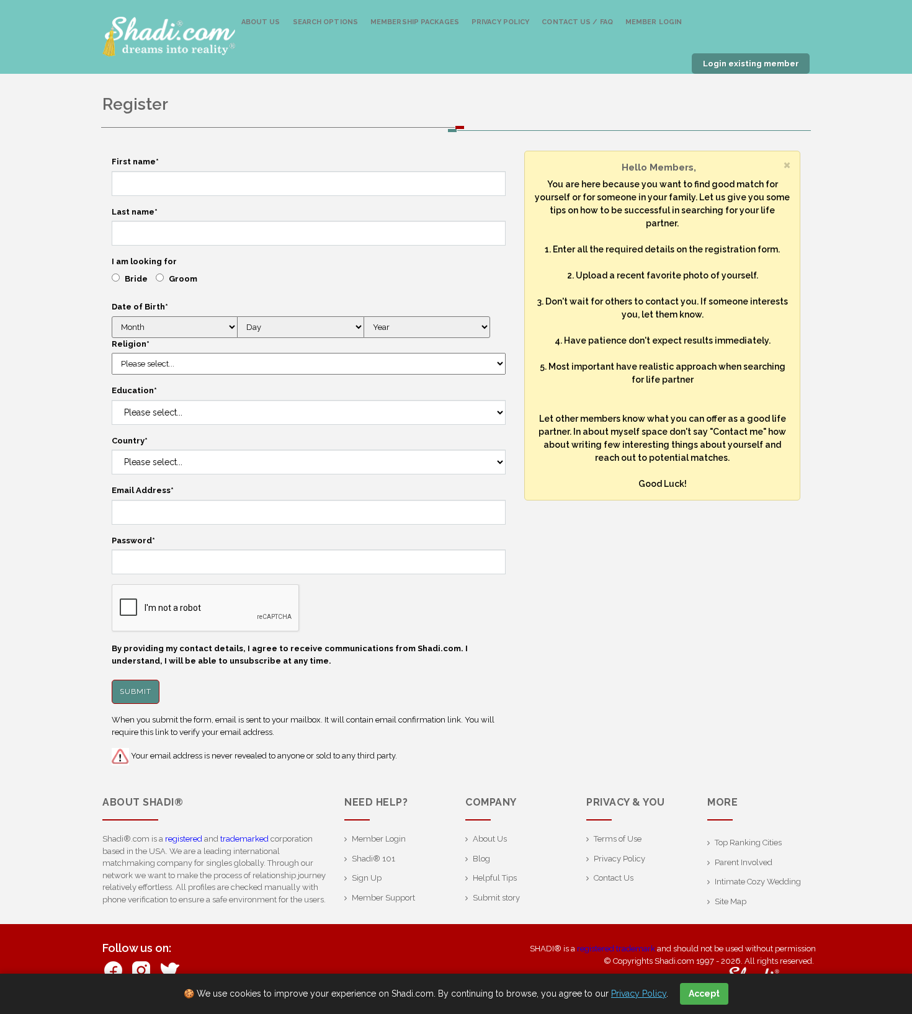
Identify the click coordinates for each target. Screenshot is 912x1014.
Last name (135, 211)
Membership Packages (414, 22)
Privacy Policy (500, 22)
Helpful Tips (495, 878)
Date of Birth (140, 306)
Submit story (496, 897)
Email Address (143, 490)
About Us (260, 22)
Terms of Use (618, 838)
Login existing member (751, 63)
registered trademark (616, 948)
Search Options (325, 22)
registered (183, 838)
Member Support (383, 897)
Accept (704, 993)
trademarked (244, 838)
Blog (481, 858)
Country (130, 440)
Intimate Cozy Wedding (758, 881)
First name (135, 161)
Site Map (730, 901)
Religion (131, 344)
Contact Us (613, 878)
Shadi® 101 (373, 858)
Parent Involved (743, 862)
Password (133, 540)
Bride (136, 278)
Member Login (653, 22)
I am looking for (144, 261)
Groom (183, 278)
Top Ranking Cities (748, 842)
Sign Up (367, 878)
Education (134, 390)
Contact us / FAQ (577, 22)
